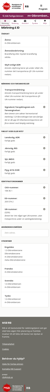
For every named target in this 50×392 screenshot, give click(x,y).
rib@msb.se (7, 377)
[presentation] (5, 22)
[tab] (5, 22)
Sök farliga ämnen (14, 16)
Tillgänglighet (8, 344)
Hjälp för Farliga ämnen (12, 364)
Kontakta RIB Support (11, 369)
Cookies (5, 349)
